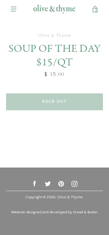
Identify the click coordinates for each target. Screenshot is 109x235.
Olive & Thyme (70, 197)
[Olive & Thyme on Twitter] (48, 183)
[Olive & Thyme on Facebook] (34, 183)
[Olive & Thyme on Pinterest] (61, 183)
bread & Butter (85, 212)
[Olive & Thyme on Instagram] (74, 183)
